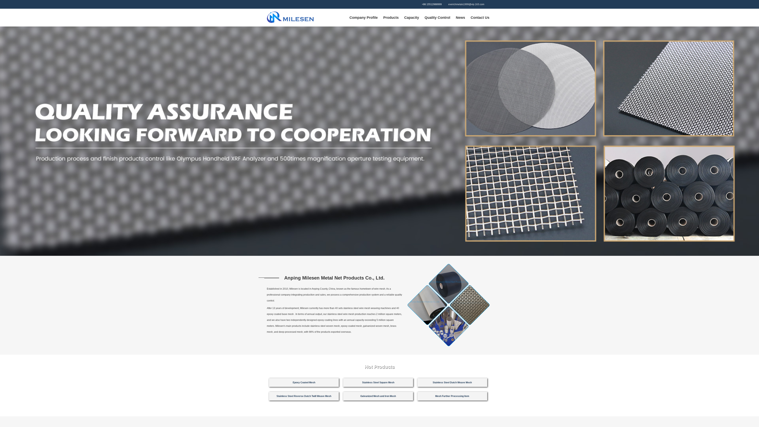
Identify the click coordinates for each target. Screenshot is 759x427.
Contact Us (480, 18)
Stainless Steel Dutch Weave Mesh (452, 320)
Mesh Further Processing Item (452, 386)
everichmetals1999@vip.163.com (466, 4)
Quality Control (437, 18)
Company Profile (363, 18)
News (460, 18)
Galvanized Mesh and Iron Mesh (378, 386)
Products (391, 18)
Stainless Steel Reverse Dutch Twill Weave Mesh (304, 386)
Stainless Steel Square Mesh (378, 320)
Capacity (411, 18)
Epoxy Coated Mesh (304, 320)
